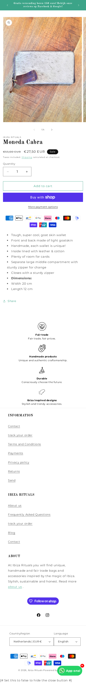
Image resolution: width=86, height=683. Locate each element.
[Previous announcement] (7, 5)
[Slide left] (34, 129)
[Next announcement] (78, 5)
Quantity (9, 163)
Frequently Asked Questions (29, 514)
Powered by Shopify (55, 670)
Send (11, 480)
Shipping (27, 157)
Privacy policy (18, 462)
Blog (11, 532)
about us (15, 587)
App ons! (73, 671)
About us (15, 505)
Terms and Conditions (24, 444)
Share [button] (12, 301)
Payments (15, 453)
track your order (20, 435)
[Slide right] (51, 129)
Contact (14, 426)
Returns (14, 471)
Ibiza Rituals (35, 670)
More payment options (43, 206)
